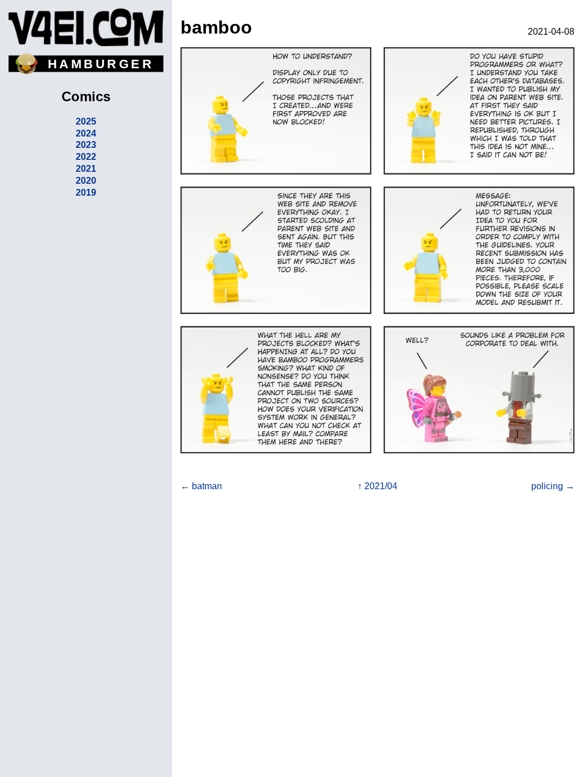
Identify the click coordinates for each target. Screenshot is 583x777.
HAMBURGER (101, 64)
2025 (86, 121)
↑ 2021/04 (377, 486)
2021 (86, 168)
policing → (552, 486)
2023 (86, 145)
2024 (86, 133)
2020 (86, 180)
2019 (86, 192)
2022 (86, 157)
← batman (201, 486)
